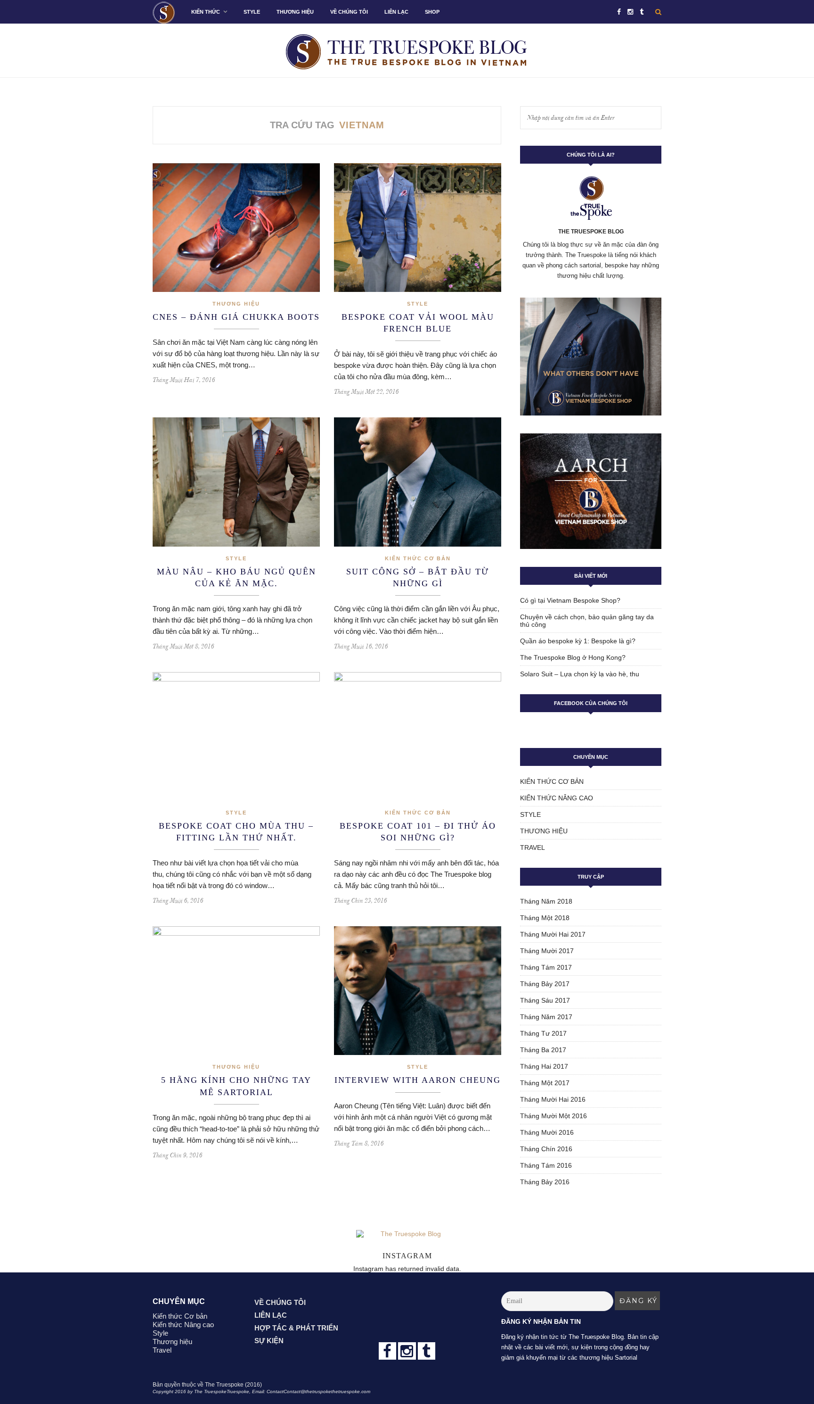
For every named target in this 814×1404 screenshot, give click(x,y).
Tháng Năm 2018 (546, 901)
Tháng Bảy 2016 (545, 1182)
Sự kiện (269, 1341)
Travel (532, 847)
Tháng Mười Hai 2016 (553, 1099)
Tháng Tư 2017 (543, 1033)
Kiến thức (205, 12)
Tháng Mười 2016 (547, 1132)
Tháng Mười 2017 (547, 951)
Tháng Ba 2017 (543, 1050)
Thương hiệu (295, 12)
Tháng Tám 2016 (546, 1165)
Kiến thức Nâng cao (556, 798)
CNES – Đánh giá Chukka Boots (236, 317)
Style (252, 12)
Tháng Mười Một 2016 (553, 1116)
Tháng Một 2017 (545, 1083)
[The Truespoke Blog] (407, 1310)
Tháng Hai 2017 (544, 1066)
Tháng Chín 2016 (546, 1149)
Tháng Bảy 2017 (545, 984)
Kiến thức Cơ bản (418, 558)
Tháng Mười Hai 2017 (553, 934)
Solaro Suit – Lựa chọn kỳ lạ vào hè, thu (579, 674)
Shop (432, 12)
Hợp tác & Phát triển (296, 1328)
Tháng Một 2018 (545, 918)
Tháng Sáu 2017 (545, 1000)
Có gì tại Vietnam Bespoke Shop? (570, 600)
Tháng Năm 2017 (546, 1017)
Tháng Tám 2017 (546, 967)
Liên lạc (396, 12)
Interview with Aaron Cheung (417, 1080)
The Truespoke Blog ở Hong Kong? (573, 657)
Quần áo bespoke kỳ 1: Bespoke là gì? (577, 641)
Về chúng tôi (349, 12)
